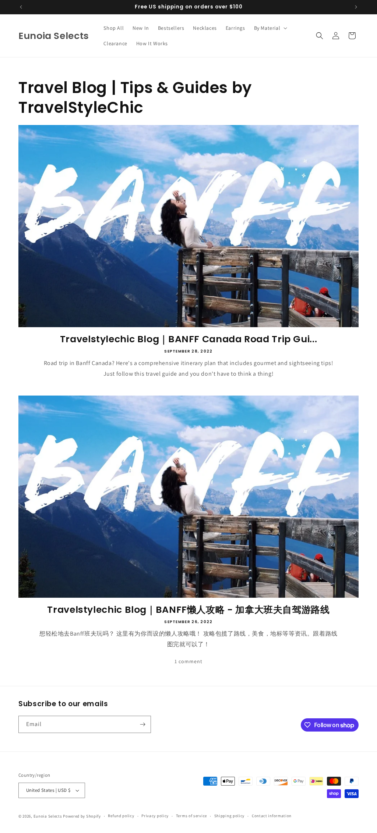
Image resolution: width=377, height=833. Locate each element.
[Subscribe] (142, 724)
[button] (270, 28)
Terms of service (191, 815)
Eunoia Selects (48, 816)
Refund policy (121, 815)
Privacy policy (155, 815)
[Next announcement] (356, 7)
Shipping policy (229, 815)
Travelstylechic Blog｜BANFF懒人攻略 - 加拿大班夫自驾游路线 (188, 610)
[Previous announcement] (21, 7)
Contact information (272, 815)
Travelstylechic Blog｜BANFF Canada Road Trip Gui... (188, 339)
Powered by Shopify (82, 816)
